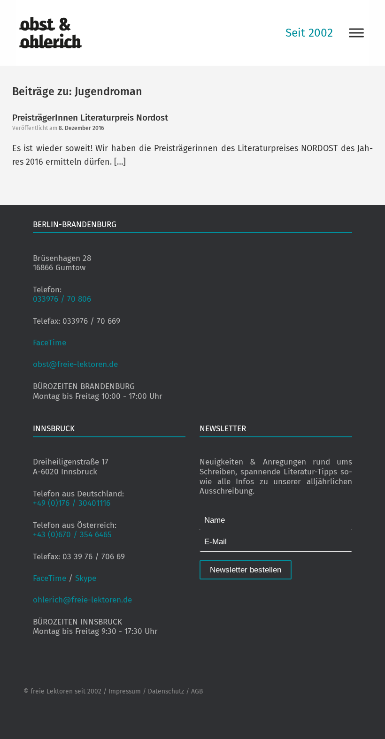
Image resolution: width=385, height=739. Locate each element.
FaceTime (49, 343)
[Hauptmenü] (356, 32)
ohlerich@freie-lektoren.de (82, 600)
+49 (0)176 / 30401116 (71, 503)
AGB (197, 691)
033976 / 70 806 (62, 299)
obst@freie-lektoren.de (75, 364)
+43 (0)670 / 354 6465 (72, 535)
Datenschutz (166, 691)
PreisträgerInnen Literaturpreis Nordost (90, 117)
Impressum (124, 691)
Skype (85, 578)
